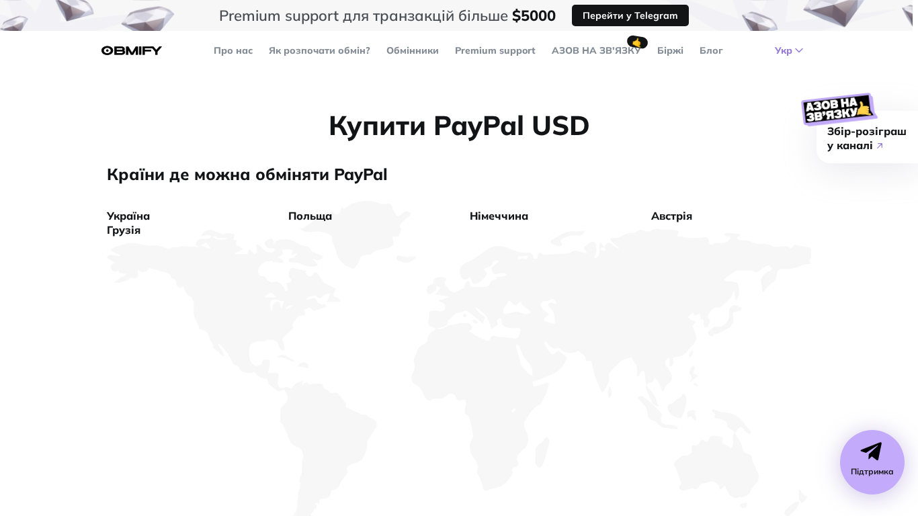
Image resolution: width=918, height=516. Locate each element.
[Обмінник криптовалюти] (131, 51)
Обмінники (412, 50)
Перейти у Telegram (630, 15)
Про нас (233, 50)
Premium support (495, 50)
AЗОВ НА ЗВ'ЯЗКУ (596, 50)
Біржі (670, 50)
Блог (711, 50)
